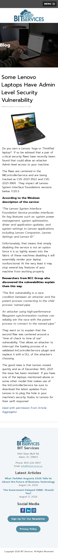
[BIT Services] (29, 15)
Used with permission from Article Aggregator (24, 410)
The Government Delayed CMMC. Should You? (28, 491)
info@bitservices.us (31, 466)
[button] (50, 3)
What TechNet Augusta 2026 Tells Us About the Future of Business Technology (28, 480)
